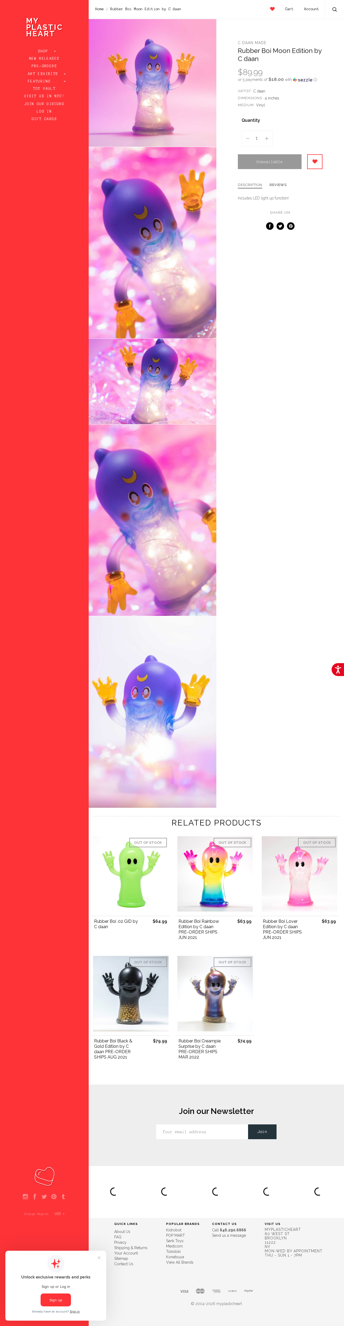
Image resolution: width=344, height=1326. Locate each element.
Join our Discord (44, 104)
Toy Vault (44, 89)
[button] (280, 79)
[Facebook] (34, 1197)
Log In (44, 111)
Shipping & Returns (131, 1248)
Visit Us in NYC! (44, 96)
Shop (44, 51)
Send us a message (229, 1235)
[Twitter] (44, 1197)
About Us (122, 1232)
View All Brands (180, 1262)
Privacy (120, 1242)
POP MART (175, 1235)
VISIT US (273, 1224)
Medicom (174, 1246)
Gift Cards (44, 119)
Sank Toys (175, 1241)
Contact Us (123, 1264)
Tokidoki (173, 1251)
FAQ (117, 1237)
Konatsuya (175, 1257)
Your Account (126, 1253)
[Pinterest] (53, 1197)
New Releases (44, 58)
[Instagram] (25, 1197)
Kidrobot (173, 1230)
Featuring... (44, 81)
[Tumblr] (63, 1197)
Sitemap (121, 1258)
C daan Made (252, 43)
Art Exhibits (44, 74)
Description (250, 185)
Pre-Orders (44, 66)
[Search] (334, 10)
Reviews (278, 185)
